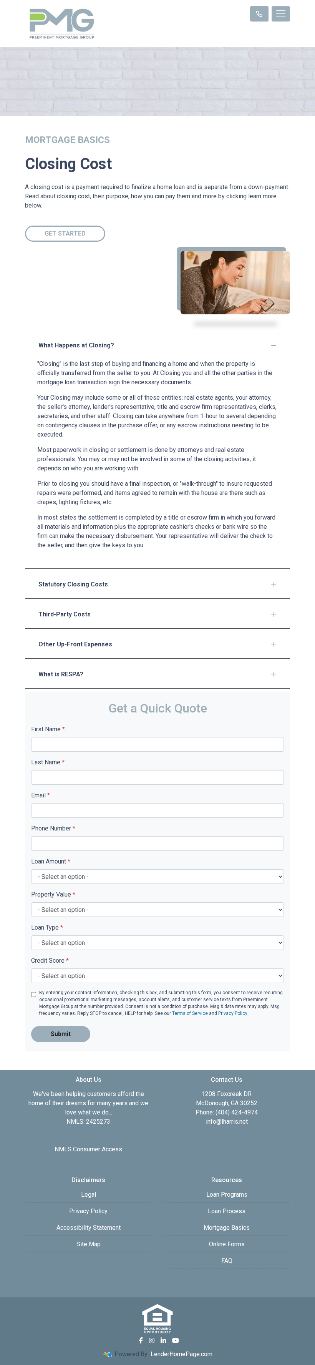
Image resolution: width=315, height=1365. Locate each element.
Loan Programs (226, 1194)
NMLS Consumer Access (88, 1149)
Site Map (88, 1244)
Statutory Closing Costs (73, 584)
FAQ (226, 1260)
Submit (61, 1034)
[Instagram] (151, 1340)
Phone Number (53, 828)
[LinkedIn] (163, 1340)
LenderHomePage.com (181, 1354)
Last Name (48, 762)
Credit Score (50, 960)
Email (40, 795)
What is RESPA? (60, 674)
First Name (48, 729)
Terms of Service (190, 1013)
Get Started (65, 233)
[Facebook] (141, 1340)
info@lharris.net (227, 1121)
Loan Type (47, 927)
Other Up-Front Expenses (75, 644)
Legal (88, 1194)
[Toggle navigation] (281, 14)
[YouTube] (175, 1340)
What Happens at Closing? (76, 345)
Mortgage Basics (227, 1227)
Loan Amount (50, 861)
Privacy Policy (232, 1013)
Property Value (53, 894)
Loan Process (226, 1211)
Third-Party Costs (64, 614)
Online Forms (227, 1244)
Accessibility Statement (88, 1227)
